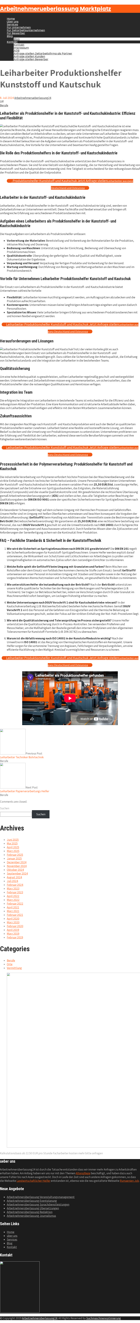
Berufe (4, 105)
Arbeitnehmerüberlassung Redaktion (29, 1212)
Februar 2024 (15, 885)
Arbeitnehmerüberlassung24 (39, 1318)
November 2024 (17, 866)
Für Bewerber (16, 33)
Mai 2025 (12, 843)
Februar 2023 (15, 892)
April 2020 (13, 918)
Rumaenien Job (129, 1181)
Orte (9, 964)
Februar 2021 (15, 915)
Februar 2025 (15, 855)
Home (11, 19)
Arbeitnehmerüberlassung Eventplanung (32, 1201)
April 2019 (13, 930)
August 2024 (14, 877)
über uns (12, 22)
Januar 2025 (14, 858)
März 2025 (13, 851)
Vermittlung (14, 968)
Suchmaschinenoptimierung (103, 1318)
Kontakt (12, 42)
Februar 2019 (15, 937)
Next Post (24, 789)
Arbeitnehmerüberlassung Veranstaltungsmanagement (41, 1197)
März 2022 (13, 900)
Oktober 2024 (15, 870)
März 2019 (13, 934)
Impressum (21, 48)
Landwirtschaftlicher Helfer (33, 1181)
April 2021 (13, 907)
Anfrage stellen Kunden (29, 56)
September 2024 (17, 873)
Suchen (4, 808)
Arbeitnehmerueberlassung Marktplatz (55, 8)
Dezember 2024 (16, 862)
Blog (10, 36)
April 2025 (13, 847)
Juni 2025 (13, 840)
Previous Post (22, 755)
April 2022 (13, 896)
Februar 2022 (15, 903)
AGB (16, 51)
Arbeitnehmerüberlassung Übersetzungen (33, 1208)
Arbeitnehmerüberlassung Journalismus (31, 1216)
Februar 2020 (15, 926)
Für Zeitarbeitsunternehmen (26, 30)
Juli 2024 (12, 881)
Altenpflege (83, 1173)
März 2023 (13, 888)
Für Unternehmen (19, 27)
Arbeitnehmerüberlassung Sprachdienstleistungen (38, 1204)
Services (12, 24)
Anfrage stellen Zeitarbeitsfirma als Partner (43, 54)
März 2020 (13, 922)
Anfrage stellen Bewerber (31, 59)
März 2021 (13, 911)
